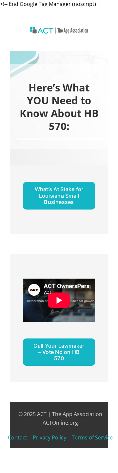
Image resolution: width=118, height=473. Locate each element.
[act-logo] (59, 29)
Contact (17, 437)
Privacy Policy (49, 437)
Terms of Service (92, 437)
